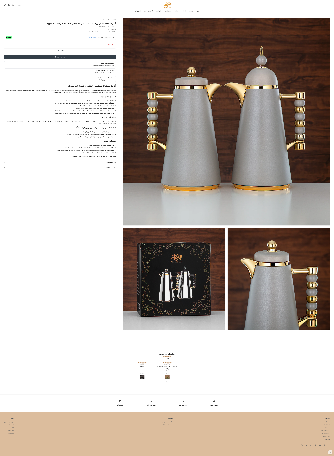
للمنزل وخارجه (138, 11)
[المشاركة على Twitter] (108, 19)
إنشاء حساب (10, 427)
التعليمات (327, 422)
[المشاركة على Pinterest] (106, 19)
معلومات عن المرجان (167, 422)
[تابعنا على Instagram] (324, 445)
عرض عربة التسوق (9, 422)
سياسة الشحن (326, 427)
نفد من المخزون (60, 50)
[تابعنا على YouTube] (320, 445)
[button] (167, 382)
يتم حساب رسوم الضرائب (102, 31)
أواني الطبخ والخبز (149, 11)
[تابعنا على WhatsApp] (302, 445)
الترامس (176, 11)
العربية (19, 5)
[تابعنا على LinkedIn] (311, 445)
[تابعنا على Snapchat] (306, 445)
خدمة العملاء (326, 424)
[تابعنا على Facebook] (329, 445)
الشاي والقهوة (168, 11)
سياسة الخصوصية (325, 433)
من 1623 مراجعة (167, 358)
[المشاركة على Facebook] (110, 19)
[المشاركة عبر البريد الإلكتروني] (103, 19)
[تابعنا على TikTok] (315, 445)
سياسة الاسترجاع (325, 430)
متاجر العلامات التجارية (167, 424)
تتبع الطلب (327, 439)
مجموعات (191, 11)
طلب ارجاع (11, 430)
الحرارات (184, 11)
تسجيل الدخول (10, 424)
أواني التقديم (158, 11)
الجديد (198, 11)
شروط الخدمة (326, 436)
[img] (167, 357)
